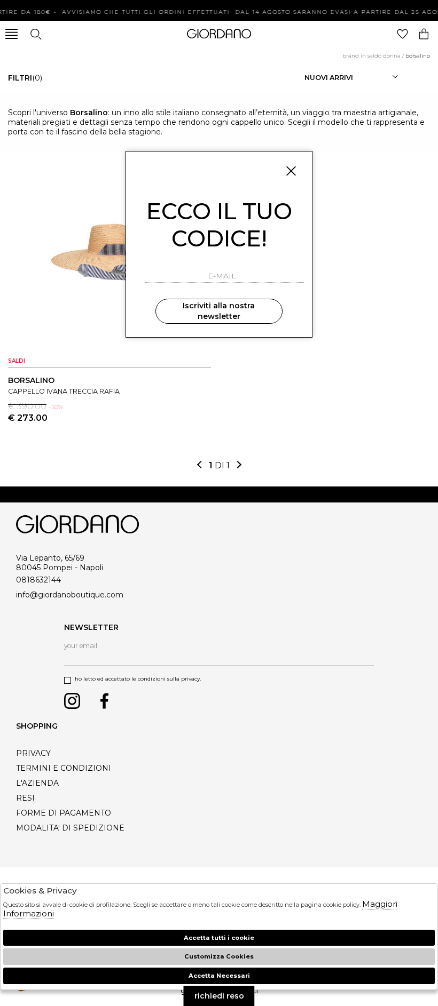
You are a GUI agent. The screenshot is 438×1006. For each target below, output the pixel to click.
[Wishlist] (402, 34)
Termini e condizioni (63, 768)
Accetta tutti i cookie (219, 937)
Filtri (25, 78)
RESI (25, 798)
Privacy (33, 753)
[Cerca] (35, 34)
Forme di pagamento (63, 813)
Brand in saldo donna (371, 55)
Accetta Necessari (219, 975)
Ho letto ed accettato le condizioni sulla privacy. (138, 678)
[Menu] (11, 34)
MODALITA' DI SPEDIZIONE (70, 828)
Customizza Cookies (219, 956)
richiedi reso (219, 996)
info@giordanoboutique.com (69, 595)
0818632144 (38, 580)
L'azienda (37, 783)
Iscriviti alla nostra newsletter (219, 311)
